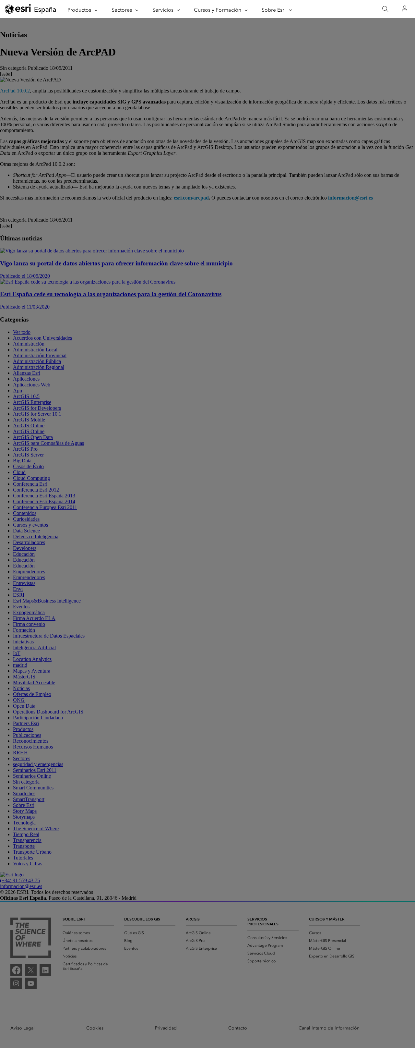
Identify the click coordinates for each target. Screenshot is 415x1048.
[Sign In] (404, 9)
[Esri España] (30, 9)
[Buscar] (385, 9)
